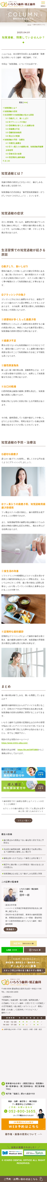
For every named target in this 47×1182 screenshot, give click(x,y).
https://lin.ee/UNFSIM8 (27, 749)
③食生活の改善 (14, 153)
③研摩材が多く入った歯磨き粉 (20, 125)
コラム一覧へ (23, 820)
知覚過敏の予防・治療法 (14, 139)
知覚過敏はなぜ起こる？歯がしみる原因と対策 (23, 873)
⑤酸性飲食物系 (14, 132)
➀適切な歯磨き (13, 143)
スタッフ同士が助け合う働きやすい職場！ (23, 970)
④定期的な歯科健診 (15, 157)
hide (25, 102)
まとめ (6, 160)
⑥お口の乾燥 (13, 136)
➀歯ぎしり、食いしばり (17, 118)
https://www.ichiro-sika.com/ (14, 743)
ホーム (29, 24)
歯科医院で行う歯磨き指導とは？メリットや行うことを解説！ (24, 802)
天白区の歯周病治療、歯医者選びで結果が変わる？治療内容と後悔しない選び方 (23, 850)
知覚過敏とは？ (10, 107)
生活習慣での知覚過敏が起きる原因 (18, 114)
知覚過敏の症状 (10, 111)
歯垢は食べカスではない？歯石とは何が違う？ (23, 858)
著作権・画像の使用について (21, 1134)
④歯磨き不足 (13, 129)
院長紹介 (10, 929)
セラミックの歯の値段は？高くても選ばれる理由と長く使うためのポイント (23, 809)
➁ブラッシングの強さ (16, 122)
